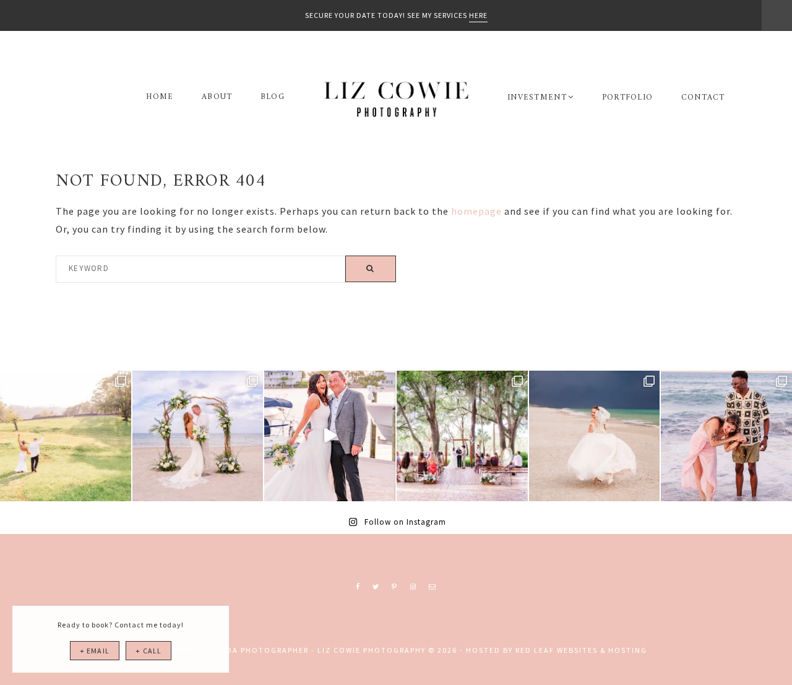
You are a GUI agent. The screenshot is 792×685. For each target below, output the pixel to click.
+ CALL (148, 650)
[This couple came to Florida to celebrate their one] (726, 436)
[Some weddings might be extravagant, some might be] (198, 436)
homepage (476, 211)
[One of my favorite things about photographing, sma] (462, 436)
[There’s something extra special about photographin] (65, 436)
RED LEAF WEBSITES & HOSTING (581, 650)
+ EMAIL (95, 650)
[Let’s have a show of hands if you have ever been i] (329, 436)
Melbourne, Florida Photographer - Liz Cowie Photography (396, 99)
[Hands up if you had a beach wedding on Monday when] (594, 436)
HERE (478, 15)
